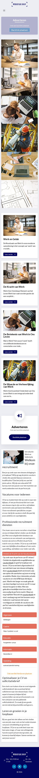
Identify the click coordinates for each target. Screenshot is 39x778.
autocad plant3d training (11, 665)
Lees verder (9, 254)
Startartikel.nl (7, 654)
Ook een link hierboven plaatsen (19, 673)
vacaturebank (8, 563)
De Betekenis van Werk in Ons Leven (19, 335)
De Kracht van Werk (14, 286)
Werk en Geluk (11, 239)
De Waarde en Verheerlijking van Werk (18, 385)
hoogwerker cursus (9, 642)
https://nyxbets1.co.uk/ (10, 631)
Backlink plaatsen (19, 30)
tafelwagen (7, 620)
